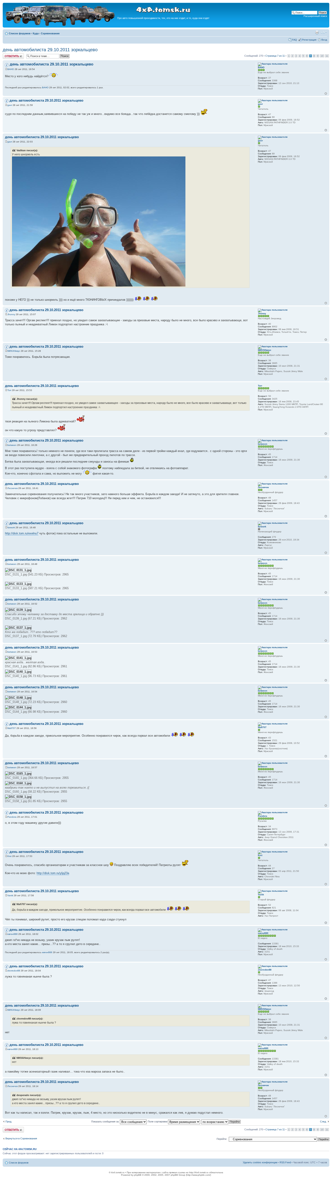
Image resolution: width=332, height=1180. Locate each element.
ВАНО (10, 69)
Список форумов (19, 33)
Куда (36, 33)
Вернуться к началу (326, 93)
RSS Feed (285, 1162)
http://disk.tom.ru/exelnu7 (21, 533)
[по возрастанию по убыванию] (221, 1121)
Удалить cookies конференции (260, 1162)
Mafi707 (11, 728)
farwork (11, 527)
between (11, 445)
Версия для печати (316, 32)
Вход (324, 39)
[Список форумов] (60, 25)
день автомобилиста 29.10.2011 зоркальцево (50, 49)
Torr (9, 390)
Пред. (8, 1121)
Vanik (10, 895)
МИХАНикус (13, 351)
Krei (9, 856)
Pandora (11, 817)
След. (323, 1121)
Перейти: (222, 1139)
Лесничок (12, 488)
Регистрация (309, 39)
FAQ (294, 39)
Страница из (275, 55)
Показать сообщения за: (105, 1121)
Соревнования (50, 33)
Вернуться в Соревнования (21, 1138)
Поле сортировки (158, 1121)
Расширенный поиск (315, 16)
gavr (9, 105)
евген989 (12, 934)
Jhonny (11, 314)
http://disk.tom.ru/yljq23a (53, 873)
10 (322, 56)
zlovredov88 (13, 970)
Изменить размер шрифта (323, 32)
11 (327, 56)
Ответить (8, 54)
